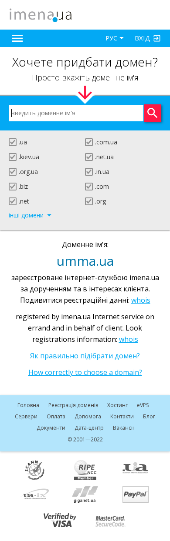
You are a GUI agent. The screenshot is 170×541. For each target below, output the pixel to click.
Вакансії (123, 427)
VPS (143, 405)
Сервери (26, 416)
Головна (28, 405)
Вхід (142, 37)
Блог (149, 416)
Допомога (88, 416)
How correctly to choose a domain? (85, 372)
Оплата (56, 416)
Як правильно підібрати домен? (85, 356)
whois (140, 300)
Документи (51, 427)
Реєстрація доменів (73, 405)
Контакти (122, 416)
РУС (111, 38)
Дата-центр (89, 427)
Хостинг (117, 405)
